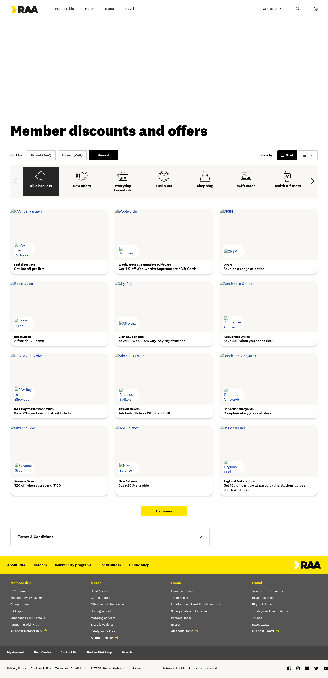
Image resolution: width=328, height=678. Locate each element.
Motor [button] (89, 8)
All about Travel (262, 631)
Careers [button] (40, 565)
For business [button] (110, 565)
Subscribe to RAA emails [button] (27, 618)
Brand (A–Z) (41, 155)
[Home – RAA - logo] (307, 567)
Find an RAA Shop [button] (99, 652)
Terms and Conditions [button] (70, 668)
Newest (103, 155)
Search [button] (127, 652)
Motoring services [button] (103, 618)
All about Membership (26, 631)
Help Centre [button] (42, 652)
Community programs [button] (73, 565)
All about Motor (102, 638)
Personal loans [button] (181, 618)
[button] (298, 9)
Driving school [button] (101, 611)
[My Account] (316, 9)
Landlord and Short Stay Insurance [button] (195, 604)
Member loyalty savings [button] (26, 598)
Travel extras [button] (260, 624)
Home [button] (109, 8)
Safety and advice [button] (103, 631)
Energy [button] (176, 624)
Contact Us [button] (69, 652)
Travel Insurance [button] (262, 598)
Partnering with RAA (24, 624)
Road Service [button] (100, 591)
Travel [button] (129, 8)
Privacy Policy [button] (17, 668)
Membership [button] (64, 8)
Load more (164, 511)
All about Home (182, 631)
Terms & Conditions (35, 536)
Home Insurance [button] (182, 591)
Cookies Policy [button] (41, 668)
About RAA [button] (16, 565)
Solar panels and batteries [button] (189, 611)
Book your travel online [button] (267, 591)
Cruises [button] (256, 618)
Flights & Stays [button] (261, 604)
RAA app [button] (16, 611)
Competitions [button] (19, 604)
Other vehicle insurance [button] (107, 604)
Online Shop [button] (139, 565)
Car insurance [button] (100, 598)
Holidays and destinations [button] (269, 611)
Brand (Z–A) (72, 155)
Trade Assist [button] (179, 598)
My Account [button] (15, 652)
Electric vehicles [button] (102, 624)
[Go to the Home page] (28, 9)
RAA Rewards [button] (19, 591)
